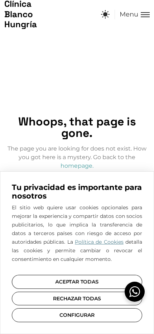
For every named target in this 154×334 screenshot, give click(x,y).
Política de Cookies (99, 242)
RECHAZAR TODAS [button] (77, 298)
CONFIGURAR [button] (77, 315)
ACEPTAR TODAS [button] (77, 282)
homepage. (77, 165)
